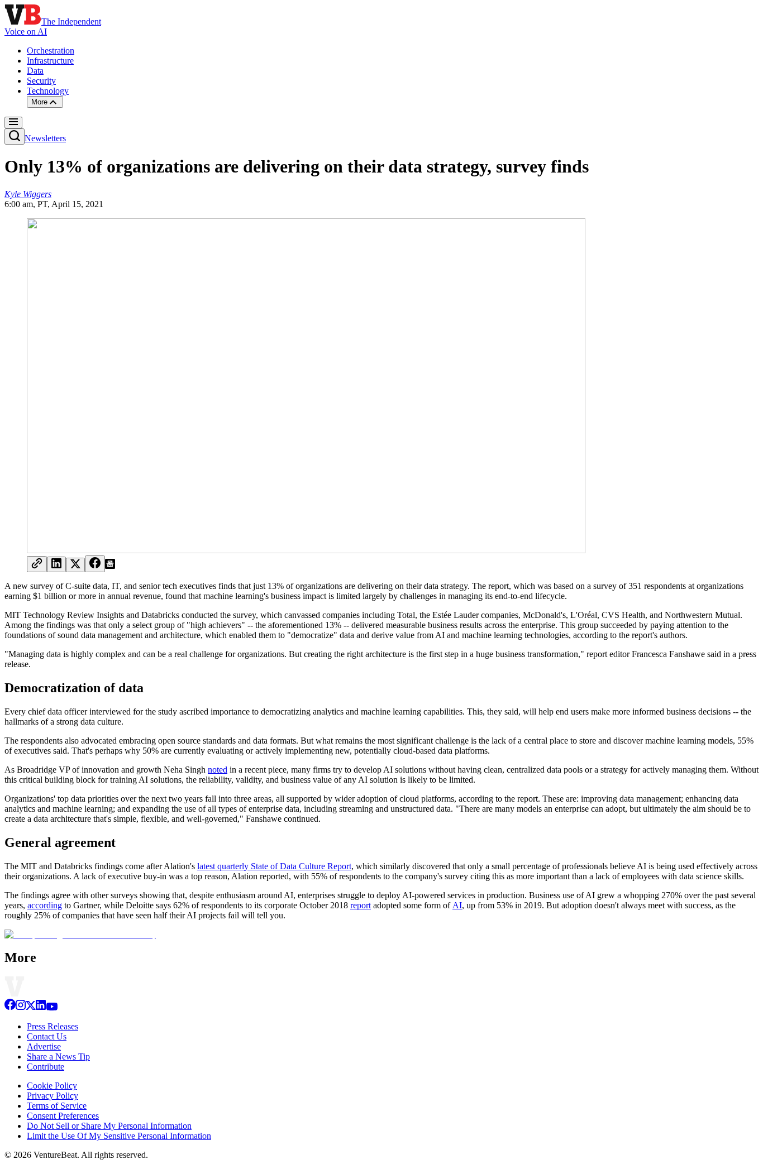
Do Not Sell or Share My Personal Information (109, 1125)
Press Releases (52, 1026)
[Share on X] (75, 565)
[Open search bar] (14, 136)
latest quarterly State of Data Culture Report (274, 866)
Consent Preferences (63, 1115)
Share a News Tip (58, 1056)
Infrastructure (50, 60)
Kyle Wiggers (27, 194)
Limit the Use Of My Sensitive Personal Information (119, 1136)
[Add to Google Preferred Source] (110, 566)
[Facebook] (10, 1007)
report (360, 905)
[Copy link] (37, 564)
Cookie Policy (52, 1085)
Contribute (45, 1066)
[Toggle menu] (13, 122)
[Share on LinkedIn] (56, 564)
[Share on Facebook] (95, 563)
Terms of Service (57, 1105)
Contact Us (46, 1036)
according (44, 905)
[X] (31, 1007)
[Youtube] (52, 1007)
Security (41, 80)
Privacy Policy (52, 1095)
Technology (48, 90)
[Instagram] (21, 1007)
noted (217, 769)
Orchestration (50, 50)
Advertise (44, 1046)
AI (457, 905)
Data (35, 70)
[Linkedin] (41, 1007)
